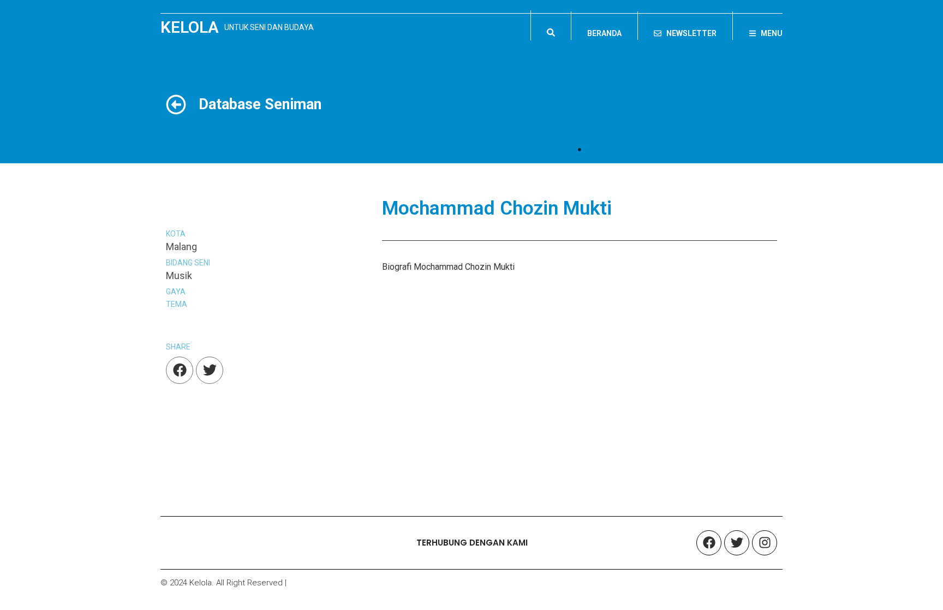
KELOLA (189, 27)
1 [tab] (579, 149)
